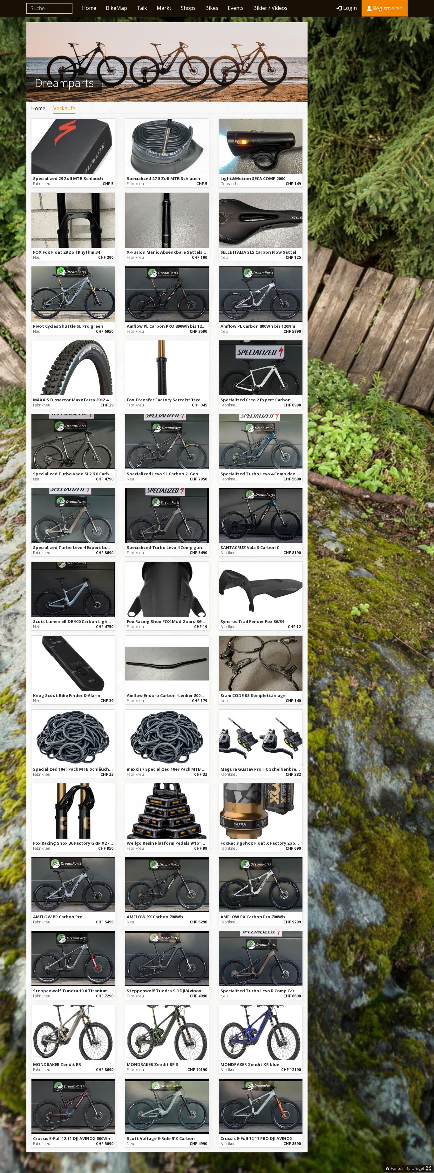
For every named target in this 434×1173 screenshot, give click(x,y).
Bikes (211, 7)
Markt (164, 7)
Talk (142, 7)
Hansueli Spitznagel (407, 1168)
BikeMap (116, 7)
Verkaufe (64, 108)
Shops (188, 7)
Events (236, 7)
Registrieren (387, 8)
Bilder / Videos (270, 7)
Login (350, 7)
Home (89, 7)
